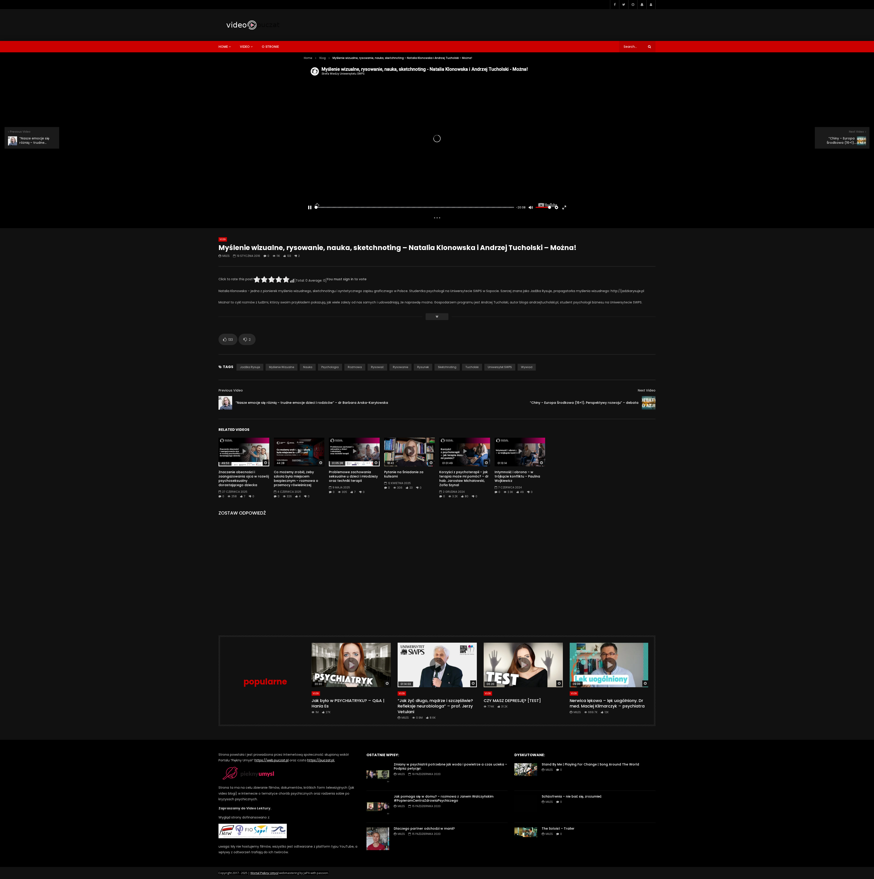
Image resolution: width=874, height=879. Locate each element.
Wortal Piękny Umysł (264, 873)
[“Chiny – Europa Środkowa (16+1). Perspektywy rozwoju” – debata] (649, 403)
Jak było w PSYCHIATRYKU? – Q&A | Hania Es (348, 703)
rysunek (423, 367)
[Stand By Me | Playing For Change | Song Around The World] (525, 774)
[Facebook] (614, 4)
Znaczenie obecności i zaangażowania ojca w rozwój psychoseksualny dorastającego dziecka (243, 478)
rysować (377, 367)
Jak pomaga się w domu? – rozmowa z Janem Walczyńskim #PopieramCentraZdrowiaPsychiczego (443, 798)
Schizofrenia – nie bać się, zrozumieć (572, 796)
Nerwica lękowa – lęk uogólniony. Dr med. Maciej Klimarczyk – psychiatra (607, 703)
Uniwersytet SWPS (500, 367)
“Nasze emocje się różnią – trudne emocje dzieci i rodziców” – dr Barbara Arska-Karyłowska (312, 402)
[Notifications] (641, 4)
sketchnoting (447, 367)
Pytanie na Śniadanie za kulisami (403, 474)
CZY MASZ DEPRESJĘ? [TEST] (512, 700)
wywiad (526, 367)
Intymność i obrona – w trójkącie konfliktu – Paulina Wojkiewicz (517, 476)
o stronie (270, 46)
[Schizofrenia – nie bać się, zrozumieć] (525, 806)
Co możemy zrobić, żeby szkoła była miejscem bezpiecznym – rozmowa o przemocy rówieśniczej (296, 478)
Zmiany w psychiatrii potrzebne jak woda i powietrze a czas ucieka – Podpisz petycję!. (450, 766)
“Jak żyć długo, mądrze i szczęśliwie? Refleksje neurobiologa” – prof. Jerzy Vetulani (435, 706)
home (223, 46)
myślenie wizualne (281, 367)
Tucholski (472, 367)
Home (308, 58)
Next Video (647, 390)
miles (226, 256)
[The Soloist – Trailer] (525, 838)
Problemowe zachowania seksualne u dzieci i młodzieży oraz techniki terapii (353, 476)
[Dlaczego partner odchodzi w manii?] (377, 838)
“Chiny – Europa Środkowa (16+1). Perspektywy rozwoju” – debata (584, 402)
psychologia (330, 367)
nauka (307, 367)
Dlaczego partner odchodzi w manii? (424, 828)
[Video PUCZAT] (252, 25)
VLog (322, 58)
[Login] (651, 4)
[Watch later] (632, 4)
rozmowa (355, 367)
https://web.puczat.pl (271, 760)
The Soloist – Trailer (558, 828)
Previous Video (230, 390)
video (245, 46)
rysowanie (400, 367)
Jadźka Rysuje (250, 367)
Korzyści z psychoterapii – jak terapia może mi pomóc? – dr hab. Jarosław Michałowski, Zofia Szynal (464, 478)
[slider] (414, 207)
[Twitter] (623, 4)
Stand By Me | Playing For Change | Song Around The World (590, 764)
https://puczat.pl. (321, 760)
